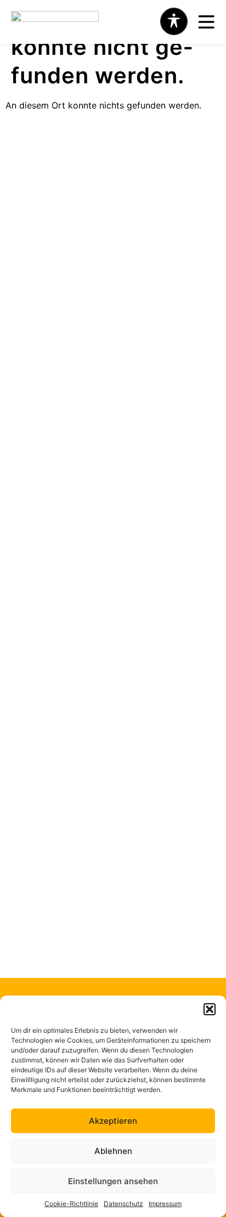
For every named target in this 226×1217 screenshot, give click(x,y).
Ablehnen (113, 1151)
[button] (209, 1009)
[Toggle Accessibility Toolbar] (174, 21)
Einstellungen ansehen (113, 1181)
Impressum (165, 1203)
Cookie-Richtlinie (71, 1203)
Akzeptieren (113, 1121)
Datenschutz (123, 1203)
